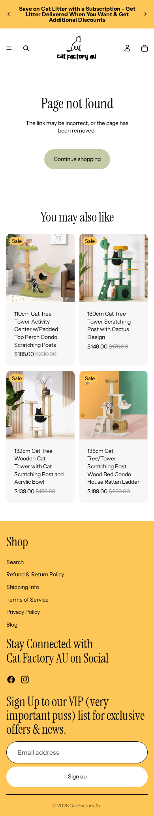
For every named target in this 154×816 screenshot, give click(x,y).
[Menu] (9, 48)
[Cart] (144, 48)
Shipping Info (22, 587)
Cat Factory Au (85, 805)
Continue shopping (77, 159)
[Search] (26, 48)
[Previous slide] (8, 14)
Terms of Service (27, 599)
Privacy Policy (23, 611)
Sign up (77, 776)
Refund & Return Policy (35, 574)
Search (15, 562)
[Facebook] (11, 679)
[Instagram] (25, 679)
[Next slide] (145, 14)
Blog (11, 624)
